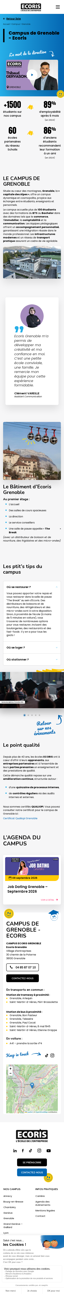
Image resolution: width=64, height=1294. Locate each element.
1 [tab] (24, 715)
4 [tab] (35, 715)
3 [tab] (32, 715)
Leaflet (29, 1112)
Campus (16, 24)
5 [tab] (39, 715)
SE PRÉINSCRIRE (32, 1162)
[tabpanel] (32, 690)
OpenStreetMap (42, 1112)
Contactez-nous (23, 978)
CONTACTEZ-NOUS (32, 1172)
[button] (32, 587)
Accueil (6, 24)
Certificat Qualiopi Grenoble (20, 818)
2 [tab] (28, 715)
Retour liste (13, 18)
